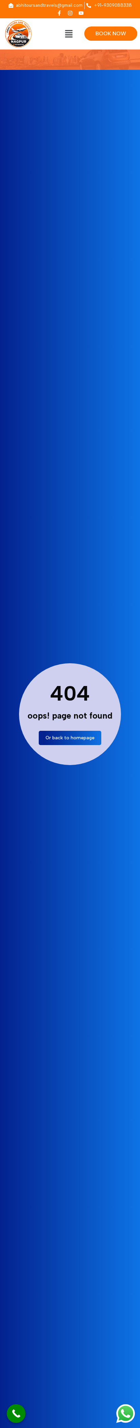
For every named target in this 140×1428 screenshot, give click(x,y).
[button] (69, 34)
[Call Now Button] (16, 1413)
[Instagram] (70, 13)
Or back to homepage (70, 738)
